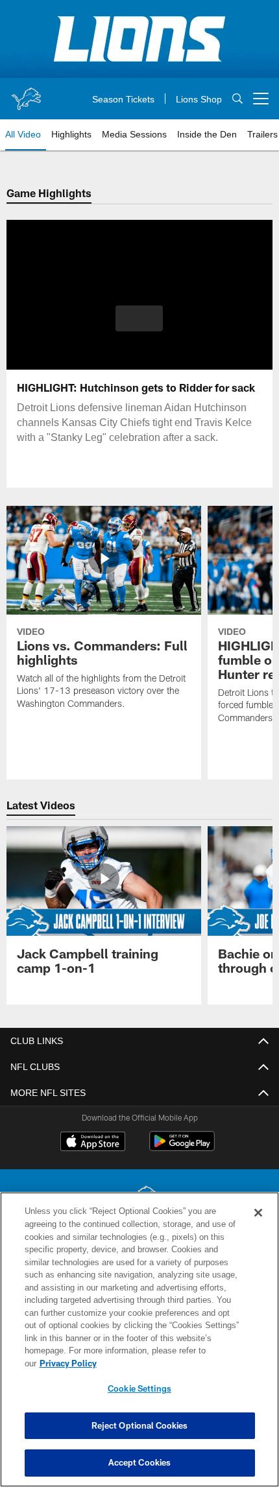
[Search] (237, 99)
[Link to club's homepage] (26, 93)
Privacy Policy (168, 1363)
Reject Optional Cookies (139, 1425)
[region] (139, 1346)
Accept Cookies (139, 1462)
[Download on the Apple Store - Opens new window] (93, 1143)
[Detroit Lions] (139, 1201)
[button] (139, 318)
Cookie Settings (139, 1388)
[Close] (258, 1225)
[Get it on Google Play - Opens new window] (182, 1147)
